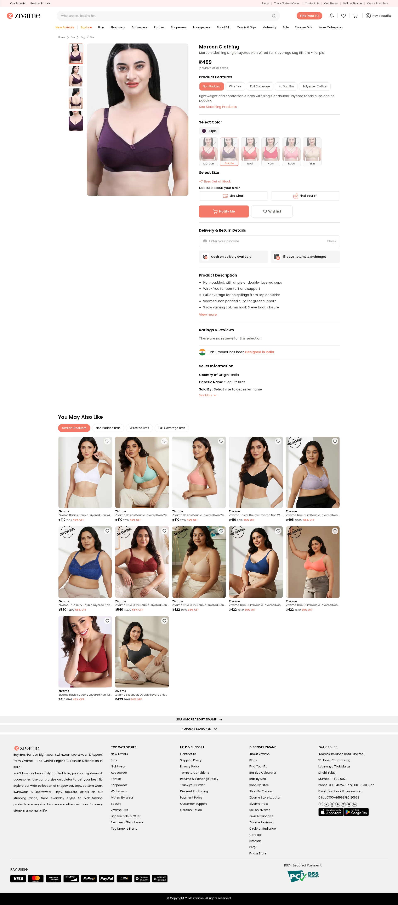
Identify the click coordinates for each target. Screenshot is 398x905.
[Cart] (356, 15)
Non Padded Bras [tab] (108, 428)
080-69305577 (363, 785)
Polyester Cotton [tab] (315, 86)
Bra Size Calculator (262, 773)
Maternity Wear (122, 797)
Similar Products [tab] (74, 428)
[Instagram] (331, 803)
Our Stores (331, 3)
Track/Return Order (287, 3)
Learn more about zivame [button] (197, 719)
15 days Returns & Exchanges (304, 257)
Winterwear (119, 791)
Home (61, 37)
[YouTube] (348, 803)
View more (208, 314)
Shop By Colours (261, 791)
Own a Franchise (377, 3)
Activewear (119, 773)
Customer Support (193, 804)
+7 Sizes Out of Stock (215, 181)
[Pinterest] (337, 803)
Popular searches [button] (197, 729)
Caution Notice (191, 810)
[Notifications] (331, 15)
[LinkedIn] (354, 803)
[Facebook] (320, 803)
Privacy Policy (190, 766)
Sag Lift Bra (87, 37)
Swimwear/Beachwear (127, 822)
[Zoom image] (137, 119)
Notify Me (227, 211)
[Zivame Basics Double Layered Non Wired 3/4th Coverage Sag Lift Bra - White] (85, 472)
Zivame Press (258, 804)
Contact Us (312, 3)
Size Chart (237, 196)
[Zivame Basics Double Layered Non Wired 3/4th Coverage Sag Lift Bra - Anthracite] (256, 472)
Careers (255, 835)
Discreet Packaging (194, 791)
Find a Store (257, 853)
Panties (116, 779)
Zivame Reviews (260, 822)
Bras (114, 760)
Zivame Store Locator (264, 797)
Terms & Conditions (194, 773)
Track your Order (192, 785)
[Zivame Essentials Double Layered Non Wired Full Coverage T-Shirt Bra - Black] (142, 652)
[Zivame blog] (343, 803)
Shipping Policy (190, 760)
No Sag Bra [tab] (286, 86)
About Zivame (259, 754)
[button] (274, 16)
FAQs (253, 847)
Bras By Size (257, 779)
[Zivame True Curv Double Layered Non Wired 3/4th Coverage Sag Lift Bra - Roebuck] (199, 562)
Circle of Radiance (262, 828)
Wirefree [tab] (235, 86)
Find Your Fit (309, 196)
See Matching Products (218, 106)
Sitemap (255, 841)
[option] (76, 53)
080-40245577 (340, 785)
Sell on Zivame (352, 3)
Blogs (265, 3)
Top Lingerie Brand (124, 828)
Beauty (116, 804)
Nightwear (118, 766)
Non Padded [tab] (211, 86)
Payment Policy (191, 797)
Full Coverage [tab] (260, 86)
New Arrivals (119, 754)
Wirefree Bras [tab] (139, 428)
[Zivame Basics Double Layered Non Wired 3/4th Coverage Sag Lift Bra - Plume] (142, 472)
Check (331, 241)
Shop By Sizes (259, 785)
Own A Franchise (261, 816)
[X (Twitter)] (326, 803)
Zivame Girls (120, 810)
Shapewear (119, 785)
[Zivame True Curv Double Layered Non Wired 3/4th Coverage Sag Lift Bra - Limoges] (85, 562)
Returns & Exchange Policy (199, 779)
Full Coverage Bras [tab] (172, 428)
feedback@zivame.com (345, 791)
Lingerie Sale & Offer (126, 816)
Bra (73, 37)
